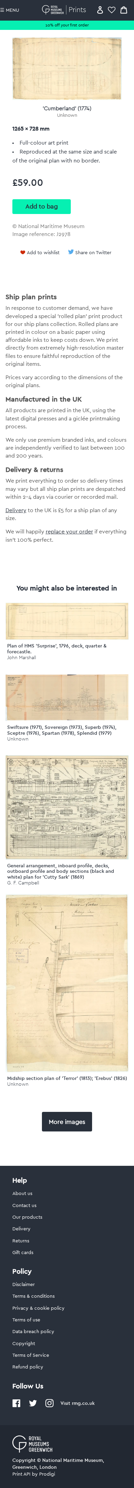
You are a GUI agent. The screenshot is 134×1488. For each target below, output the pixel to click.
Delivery (15, 510)
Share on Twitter (93, 252)
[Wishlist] (111, 9)
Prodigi (47, 1474)
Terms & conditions (33, 1296)
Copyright (23, 1343)
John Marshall (21, 658)
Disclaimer (23, 1284)
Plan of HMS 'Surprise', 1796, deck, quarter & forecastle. (57, 649)
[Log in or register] (100, 9)
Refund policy (27, 1367)
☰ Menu (9, 10)
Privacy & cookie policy (38, 1308)
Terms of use (26, 1320)
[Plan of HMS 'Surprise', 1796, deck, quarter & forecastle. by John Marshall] (67, 638)
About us (22, 1193)
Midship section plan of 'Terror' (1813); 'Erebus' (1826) (67, 1078)
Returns (20, 1241)
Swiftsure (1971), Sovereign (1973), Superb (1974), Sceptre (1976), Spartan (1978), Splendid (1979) (61, 730)
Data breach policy (33, 1331)
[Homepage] (65, 10)
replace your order (69, 531)
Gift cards (22, 1252)
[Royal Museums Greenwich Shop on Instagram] (49, 1406)
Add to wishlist (43, 252)
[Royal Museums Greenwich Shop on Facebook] (16, 1406)
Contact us (24, 1205)
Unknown (67, 115)
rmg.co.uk (83, 1403)
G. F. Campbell (23, 883)
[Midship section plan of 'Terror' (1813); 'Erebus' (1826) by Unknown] (67, 1070)
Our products (27, 1217)
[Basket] (124, 9)
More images (67, 1122)
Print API (21, 1474)
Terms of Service (30, 1355)
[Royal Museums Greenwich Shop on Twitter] (33, 1406)
